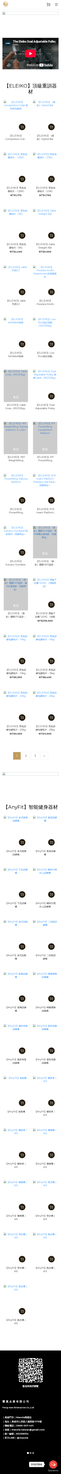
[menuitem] (17, 756)
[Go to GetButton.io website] (53, 1471)
